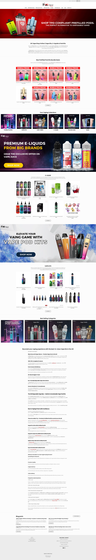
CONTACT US (45, 553)
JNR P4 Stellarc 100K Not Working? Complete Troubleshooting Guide (31, 518)
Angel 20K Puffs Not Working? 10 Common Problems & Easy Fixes (30, 526)
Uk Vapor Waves (49, 555)
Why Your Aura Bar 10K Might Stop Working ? (58, 518)
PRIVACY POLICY (50, 553)
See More (48, 105)
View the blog (76, 516)
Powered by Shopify (48, 556)
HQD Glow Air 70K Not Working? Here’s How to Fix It (60, 526)
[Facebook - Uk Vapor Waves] (63, 547)
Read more (18, 524)
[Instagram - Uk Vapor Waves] (64, 547)
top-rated (43, 420)
